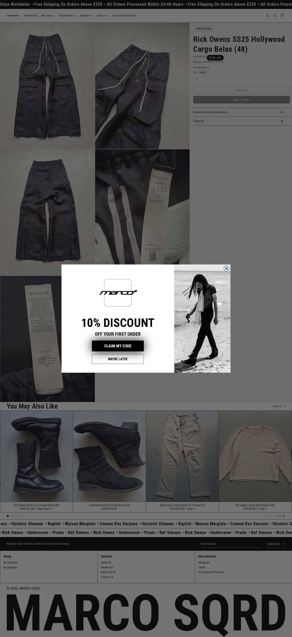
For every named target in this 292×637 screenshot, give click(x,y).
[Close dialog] (226, 268)
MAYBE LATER (117, 359)
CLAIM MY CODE (117, 346)
